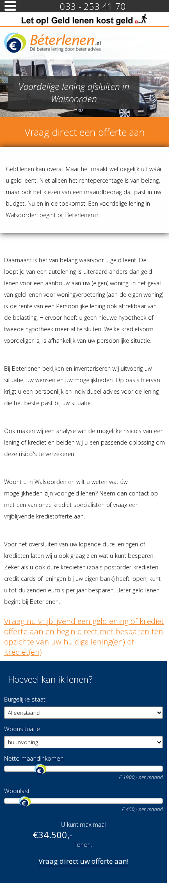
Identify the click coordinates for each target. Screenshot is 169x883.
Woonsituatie (22, 729)
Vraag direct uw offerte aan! (83, 861)
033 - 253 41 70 (93, 6)
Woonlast (17, 791)
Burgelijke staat (25, 699)
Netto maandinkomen (34, 758)
